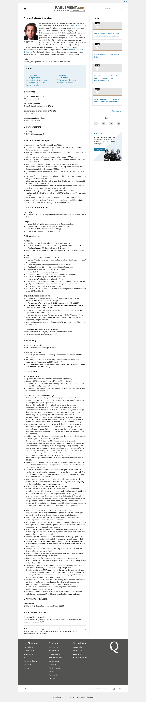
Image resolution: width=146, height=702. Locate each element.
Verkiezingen (79, 643)
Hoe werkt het (28, 647)
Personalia (33, 75)
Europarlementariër (55, 657)
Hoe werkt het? (53, 647)
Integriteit (52, 678)
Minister (51, 671)
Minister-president (55, 668)
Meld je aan (100, 150)
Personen (53, 643)
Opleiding (63, 75)
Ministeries (27, 664)
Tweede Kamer (29, 650)
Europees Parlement (80, 657)
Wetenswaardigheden (67, 80)
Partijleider (52, 664)
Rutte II (78, 28)
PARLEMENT (70, 7)
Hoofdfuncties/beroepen (38, 80)
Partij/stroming (34, 78)
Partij (25, 657)
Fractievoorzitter (54, 661)
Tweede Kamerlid (54, 654)
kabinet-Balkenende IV (78, 26)
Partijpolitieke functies (37, 82)
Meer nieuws (116, 111)
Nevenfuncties (34, 85)
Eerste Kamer (28, 654)
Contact (40, 689)
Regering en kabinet (30, 661)
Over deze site (30, 689)
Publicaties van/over (67, 82)
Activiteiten (63, 78)
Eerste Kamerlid (54, 650)
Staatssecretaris (54, 675)
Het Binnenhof (31, 643)
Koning (26, 668)
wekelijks (111, 140)
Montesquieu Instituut (77, 10)
